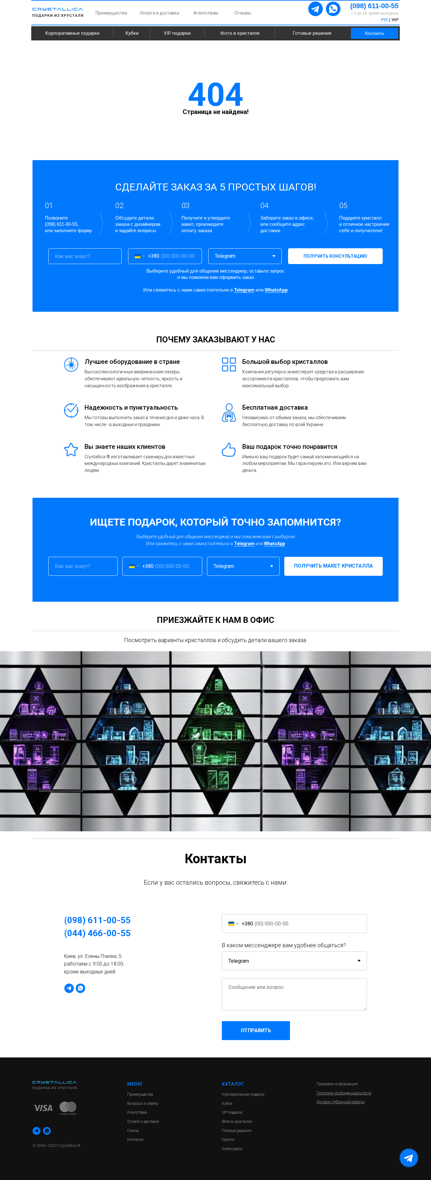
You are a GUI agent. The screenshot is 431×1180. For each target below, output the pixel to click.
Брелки (228, 1139)
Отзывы (242, 12)
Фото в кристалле (240, 33)
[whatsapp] (80, 988)
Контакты (374, 33)
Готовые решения (311, 33)
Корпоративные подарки (72, 33)
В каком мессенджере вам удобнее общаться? (284, 945)
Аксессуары (232, 1149)
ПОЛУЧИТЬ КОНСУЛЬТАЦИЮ (335, 256)
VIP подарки (177, 33)
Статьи (133, 1131)
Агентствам (205, 12)
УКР (395, 19)
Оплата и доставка (159, 12)
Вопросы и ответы (142, 1103)
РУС (384, 19)
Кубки (132, 33)
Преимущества (111, 12)
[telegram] (69, 988)
